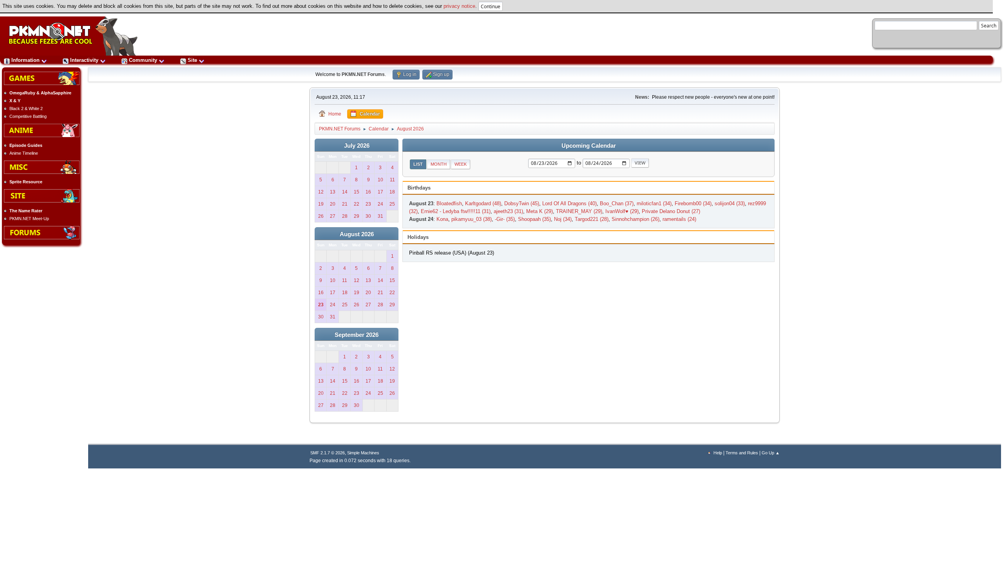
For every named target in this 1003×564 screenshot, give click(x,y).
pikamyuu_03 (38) (471, 219)
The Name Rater (25, 210)
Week (460, 164)
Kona (442, 219)
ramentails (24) (679, 219)
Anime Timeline (23, 153)
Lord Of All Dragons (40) (569, 203)
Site (192, 60)
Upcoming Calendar (588, 146)
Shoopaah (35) (534, 219)
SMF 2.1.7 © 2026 (327, 452)
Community (143, 60)
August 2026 (357, 234)
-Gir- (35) (505, 219)
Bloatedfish (449, 203)
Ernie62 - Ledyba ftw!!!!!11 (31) (456, 211)
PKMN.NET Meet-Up (29, 218)
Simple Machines (363, 452)
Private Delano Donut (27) (671, 211)
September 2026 (356, 335)
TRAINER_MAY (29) (579, 211)
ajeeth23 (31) (508, 211)
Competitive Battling (28, 116)
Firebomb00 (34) (693, 203)
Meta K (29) (539, 211)
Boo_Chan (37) (617, 203)
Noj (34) (563, 219)
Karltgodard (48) (483, 203)
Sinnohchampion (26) (635, 219)
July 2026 (356, 146)
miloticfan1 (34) (654, 203)
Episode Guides (25, 145)
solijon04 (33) (730, 203)
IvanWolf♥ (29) (622, 211)
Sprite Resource (25, 181)
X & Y (14, 100)
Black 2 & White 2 (26, 108)
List (418, 164)
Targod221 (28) (591, 219)
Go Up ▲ (771, 452)
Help (717, 452)
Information (25, 60)
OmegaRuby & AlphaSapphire (40, 92)
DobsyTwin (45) (521, 203)
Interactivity (84, 60)
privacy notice (459, 6)
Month (439, 164)
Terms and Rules (742, 452)
